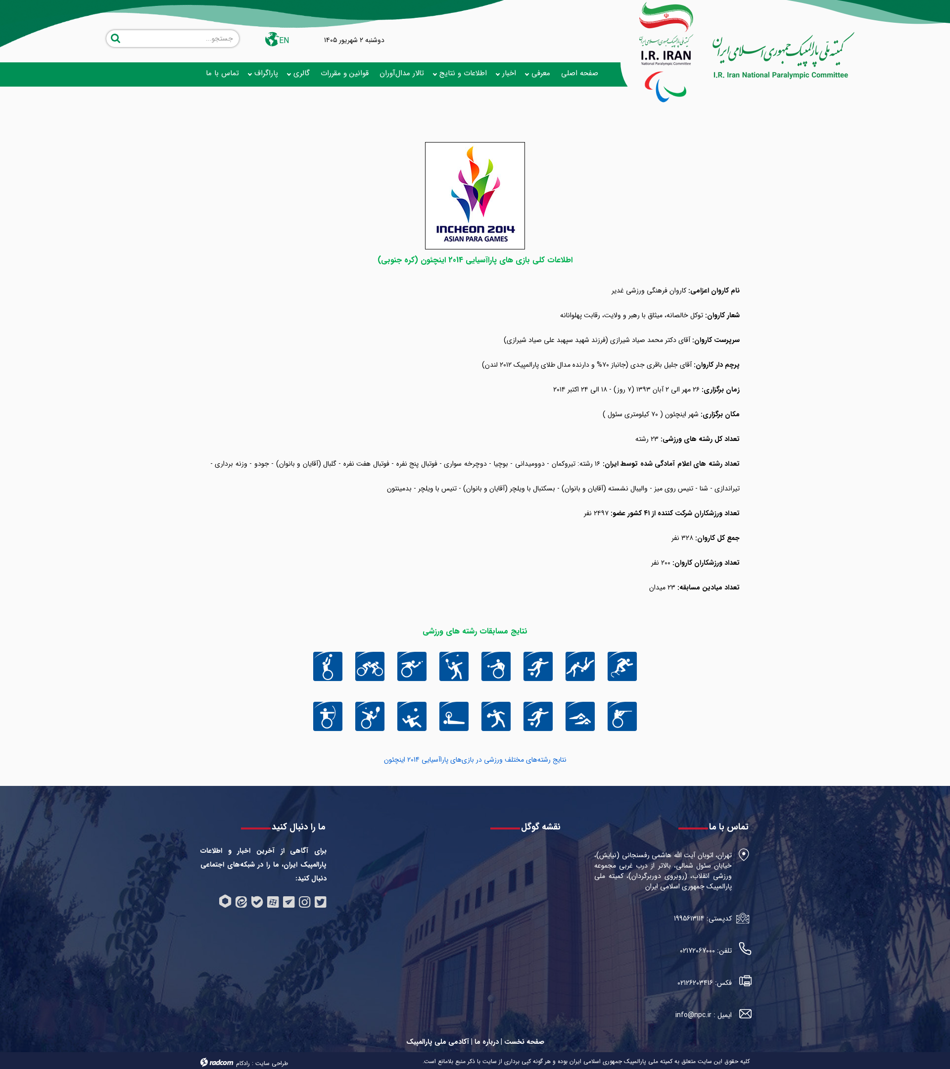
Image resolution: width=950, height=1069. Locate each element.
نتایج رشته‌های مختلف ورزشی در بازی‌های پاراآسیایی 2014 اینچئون (475, 759)
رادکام (243, 1063)
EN (284, 41)
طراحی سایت (271, 1063)
